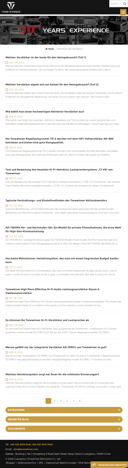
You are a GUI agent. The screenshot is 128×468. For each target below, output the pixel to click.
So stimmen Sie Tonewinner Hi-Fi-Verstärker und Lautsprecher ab (47, 320)
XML (41, 462)
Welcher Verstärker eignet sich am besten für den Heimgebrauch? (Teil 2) (51, 84)
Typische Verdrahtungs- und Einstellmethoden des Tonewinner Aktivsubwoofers (56, 200)
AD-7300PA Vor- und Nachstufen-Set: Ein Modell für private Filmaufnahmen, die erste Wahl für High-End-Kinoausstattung (63, 229)
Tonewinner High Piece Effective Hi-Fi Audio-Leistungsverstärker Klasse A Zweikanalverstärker (52, 291)
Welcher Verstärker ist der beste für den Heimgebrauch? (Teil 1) (45, 57)
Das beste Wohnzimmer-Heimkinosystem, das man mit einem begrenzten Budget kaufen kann (61, 260)
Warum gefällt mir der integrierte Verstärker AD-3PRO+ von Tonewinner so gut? (56, 347)
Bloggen (10, 462)
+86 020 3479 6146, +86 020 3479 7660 (31, 444)
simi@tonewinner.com (25, 449)
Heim (51, 48)
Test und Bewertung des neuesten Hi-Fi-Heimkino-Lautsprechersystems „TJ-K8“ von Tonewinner (59, 171)
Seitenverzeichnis (27, 462)
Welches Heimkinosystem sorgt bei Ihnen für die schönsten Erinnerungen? (52, 374)
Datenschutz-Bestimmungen (61, 462)
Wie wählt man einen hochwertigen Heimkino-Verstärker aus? (44, 111)
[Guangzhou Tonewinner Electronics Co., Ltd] (11, 7)
